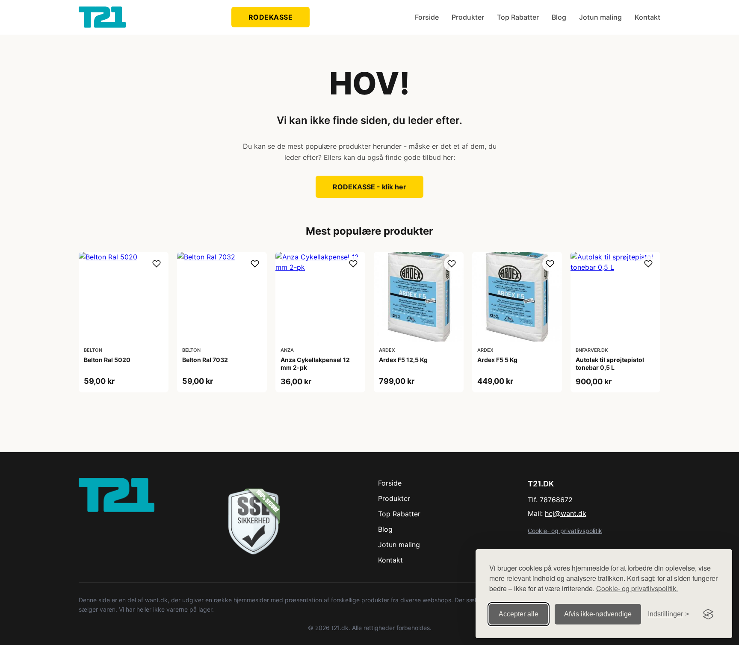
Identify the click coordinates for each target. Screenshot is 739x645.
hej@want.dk (565, 513)
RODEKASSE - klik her (369, 187)
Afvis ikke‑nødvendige (598, 614)
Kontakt (647, 17)
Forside (427, 17)
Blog (559, 17)
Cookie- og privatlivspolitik (565, 530)
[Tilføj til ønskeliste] (156, 263)
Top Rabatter (518, 17)
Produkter (468, 17)
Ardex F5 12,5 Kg (403, 359)
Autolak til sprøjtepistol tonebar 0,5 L (610, 363)
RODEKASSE (270, 17)
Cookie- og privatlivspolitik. (637, 588)
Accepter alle (518, 614)
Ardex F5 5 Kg (497, 359)
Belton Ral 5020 (107, 359)
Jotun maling (600, 17)
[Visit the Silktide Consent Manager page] (708, 614)
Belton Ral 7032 (205, 359)
